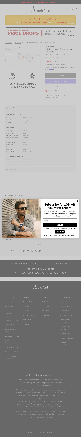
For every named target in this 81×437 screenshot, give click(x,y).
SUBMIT (60, 225)
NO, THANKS (60, 232)
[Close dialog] (77, 201)
